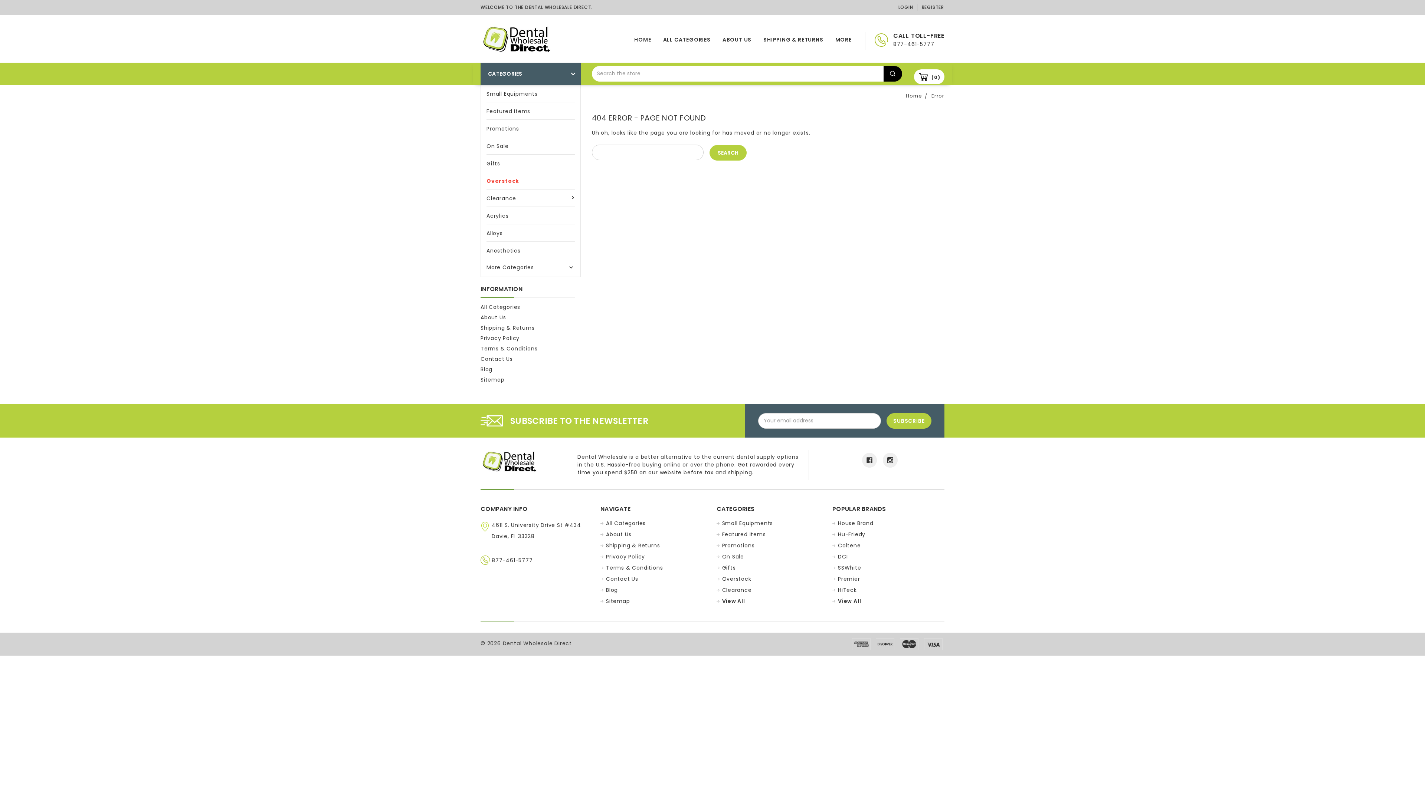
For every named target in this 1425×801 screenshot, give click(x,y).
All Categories (687, 39)
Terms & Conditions (509, 348)
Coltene (849, 545)
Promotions (503, 128)
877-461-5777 (512, 560)
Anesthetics (504, 250)
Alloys (495, 233)
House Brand (856, 523)
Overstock (503, 181)
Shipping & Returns (793, 39)
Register (933, 7)
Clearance (501, 198)
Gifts (493, 163)
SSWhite (849, 567)
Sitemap (493, 379)
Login (905, 7)
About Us (737, 39)
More (843, 39)
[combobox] (738, 74)
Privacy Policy (500, 338)
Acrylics (497, 216)
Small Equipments (512, 94)
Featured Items (508, 111)
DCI (843, 556)
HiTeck (847, 590)
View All (733, 601)
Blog (486, 369)
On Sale (498, 146)
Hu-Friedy (851, 534)
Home (642, 39)
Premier (849, 579)
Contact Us (497, 359)
